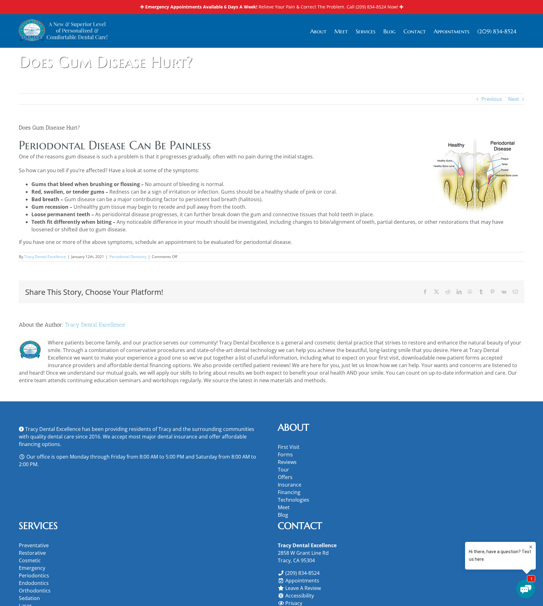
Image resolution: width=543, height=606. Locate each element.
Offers (285, 477)
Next (513, 99)
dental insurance (177, 436)
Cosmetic (30, 560)
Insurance (289, 484)
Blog (283, 514)
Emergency (32, 568)
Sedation (29, 598)
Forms (285, 454)
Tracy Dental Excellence (45, 256)
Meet (284, 507)
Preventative (34, 545)
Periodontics (34, 575)
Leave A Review (303, 588)
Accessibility (299, 595)
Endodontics (34, 583)
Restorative (32, 552)
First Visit (288, 446)
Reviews (287, 462)
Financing (289, 492)
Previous (491, 99)
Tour (283, 469)
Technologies (293, 499)
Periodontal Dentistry (127, 256)
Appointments (302, 580)
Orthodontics (35, 590)
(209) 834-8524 (371, 7)
